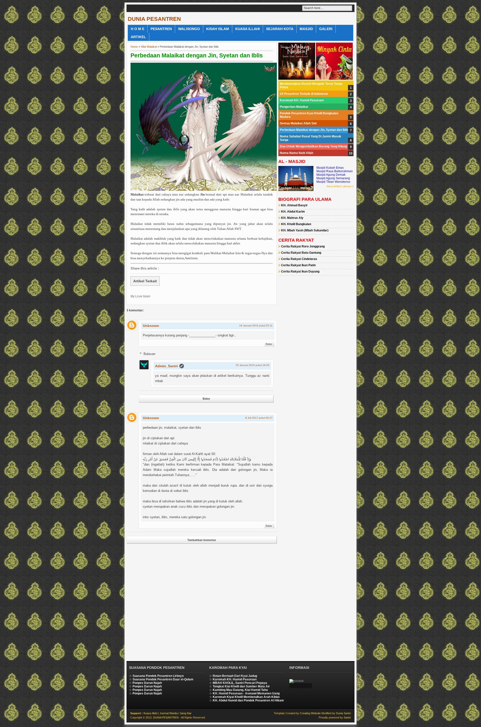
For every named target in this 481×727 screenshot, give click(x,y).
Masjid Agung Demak (330, 174)
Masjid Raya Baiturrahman (334, 171)
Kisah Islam (217, 29)
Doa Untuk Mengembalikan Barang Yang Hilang (313, 146)
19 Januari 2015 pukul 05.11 (256, 325)
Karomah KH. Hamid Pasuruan (302, 100)
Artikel (138, 37)
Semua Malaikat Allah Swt (298, 123)
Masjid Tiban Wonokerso (333, 182)
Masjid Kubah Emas (330, 167)
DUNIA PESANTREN (154, 19)
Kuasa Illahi (247, 29)
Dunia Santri (343, 713)
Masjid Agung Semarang (333, 178)
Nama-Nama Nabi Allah (296, 153)
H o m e (137, 29)
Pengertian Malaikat (294, 107)
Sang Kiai (185, 713)
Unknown (151, 326)
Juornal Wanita (169, 713)
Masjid (306, 29)
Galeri (325, 29)
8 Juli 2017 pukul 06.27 (259, 417)
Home (134, 46)
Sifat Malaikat (149, 46)
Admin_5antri (166, 366)
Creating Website (310, 713)
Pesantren (161, 29)
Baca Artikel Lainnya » (340, 186)
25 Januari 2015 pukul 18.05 (252, 365)
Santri (347, 717)
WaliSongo (189, 29)
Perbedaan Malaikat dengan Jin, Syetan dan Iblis (197, 55)
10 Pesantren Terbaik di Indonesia (304, 94)
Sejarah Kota (279, 29)
